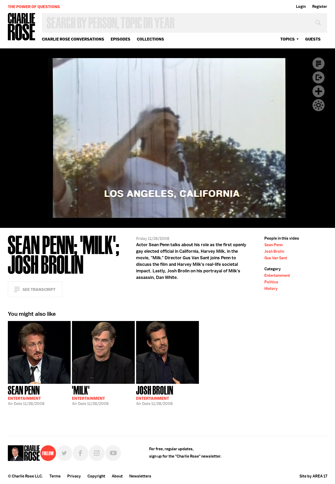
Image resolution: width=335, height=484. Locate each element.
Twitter (64, 453)
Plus (318, 91)
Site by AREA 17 (313, 476)
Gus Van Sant (275, 258)
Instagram (97, 453)
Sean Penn (273, 244)
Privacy (74, 476)
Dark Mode (318, 105)
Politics (271, 282)
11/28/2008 (26, 395)
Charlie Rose (22, 27)
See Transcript (39, 289)
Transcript (318, 64)
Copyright (96, 476)
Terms (55, 476)
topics (287, 39)
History (271, 288)
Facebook (80, 453)
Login (301, 6)
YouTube (113, 453)
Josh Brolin (274, 251)
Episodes (120, 39)
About (117, 476)
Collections (150, 39)
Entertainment (277, 275)
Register (319, 6)
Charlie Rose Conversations (73, 39)
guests (313, 39)
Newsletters (140, 476)
